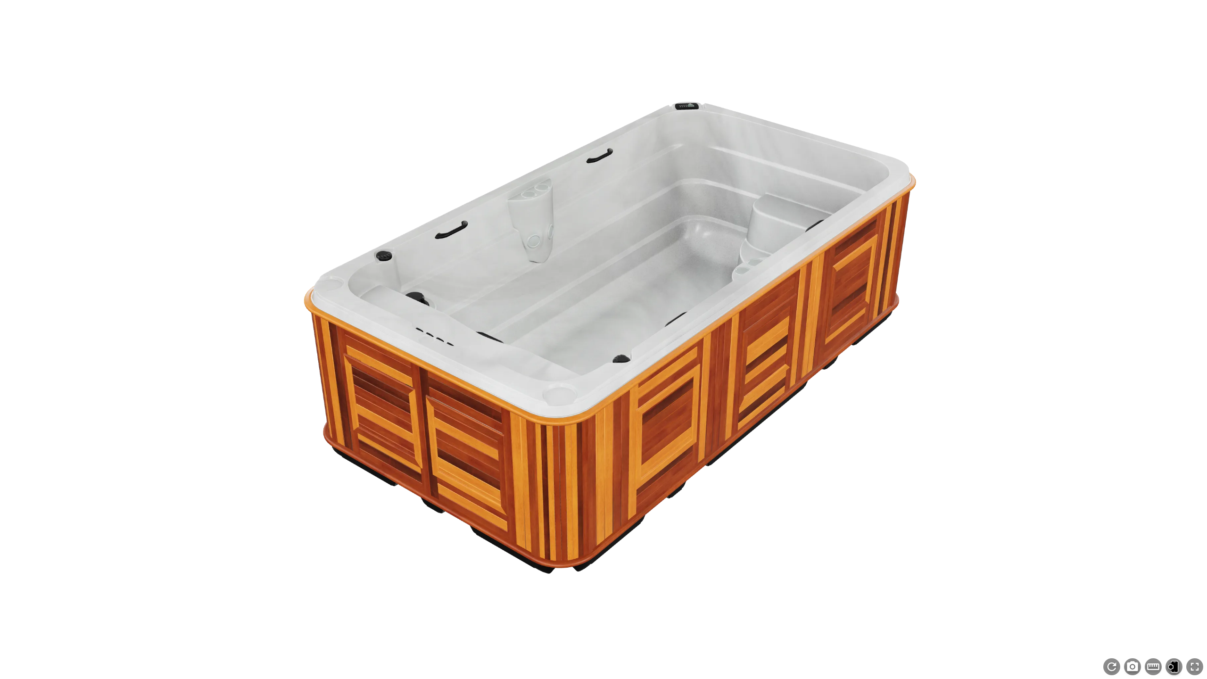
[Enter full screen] (1194, 666)
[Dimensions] (1153, 666)
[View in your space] (1174, 666)
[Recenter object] (1111, 666)
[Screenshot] (1132, 666)
